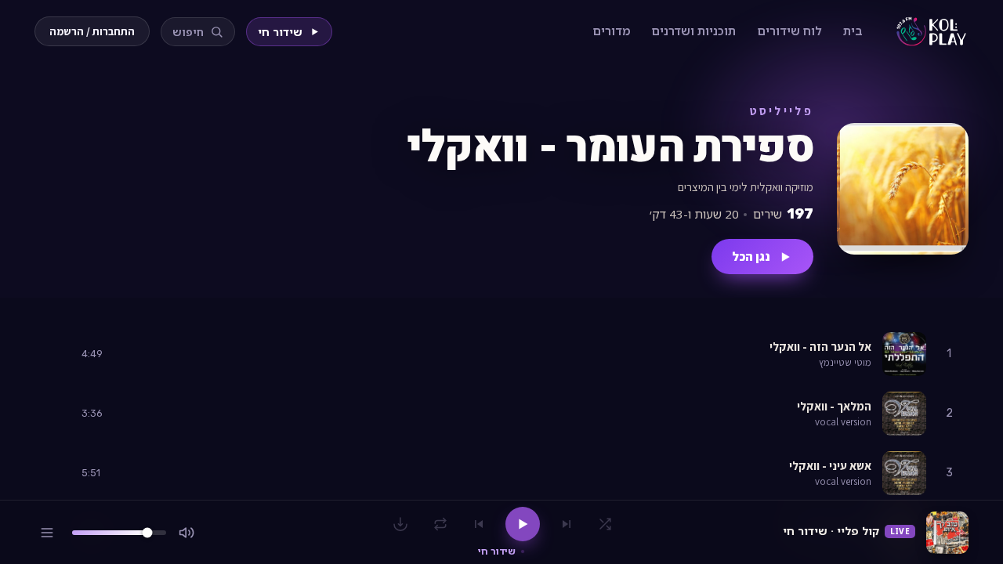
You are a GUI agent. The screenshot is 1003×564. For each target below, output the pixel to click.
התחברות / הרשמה (92, 31)
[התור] (47, 532)
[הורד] (400, 524)
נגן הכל (751, 256)
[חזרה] (440, 524)
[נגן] (57, 354)
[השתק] (186, 532)
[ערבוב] (605, 524)
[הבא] (478, 524)
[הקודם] (566, 524)
